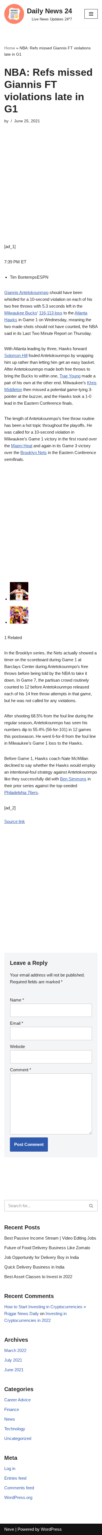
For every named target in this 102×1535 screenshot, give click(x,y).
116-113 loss (50, 312)
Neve (9, 1529)
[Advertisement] (51, 192)
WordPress (51, 1529)
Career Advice (17, 1399)
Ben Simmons (73, 778)
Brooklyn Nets (33, 452)
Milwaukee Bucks (20, 312)
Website (17, 1046)
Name (17, 1000)
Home (9, 48)
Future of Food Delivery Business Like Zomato (47, 1247)
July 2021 (13, 1360)
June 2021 (14, 1369)
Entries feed (15, 1478)
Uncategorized (17, 1438)
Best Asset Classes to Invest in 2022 (38, 1276)
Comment (20, 1069)
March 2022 (15, 1350)
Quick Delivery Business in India (34, 1267)
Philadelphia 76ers (21, 792)
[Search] (91, 1205)
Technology (14, 1428)
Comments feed (19, 1487)
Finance (11, 1409)
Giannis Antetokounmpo (26, 292)
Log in (9, 1468)
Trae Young (70, 375)
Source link (14, 821)
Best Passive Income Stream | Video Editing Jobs (50, 1238)
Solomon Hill (15, 355)
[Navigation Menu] (91, 14)
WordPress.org (18, 1497)
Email (16, 1023)
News (9, 1419)
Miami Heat (21, 445)
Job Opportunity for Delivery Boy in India (41, 1257)
